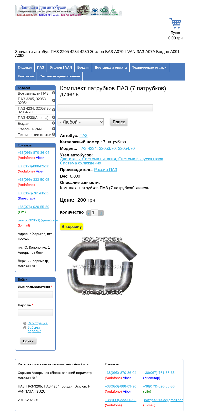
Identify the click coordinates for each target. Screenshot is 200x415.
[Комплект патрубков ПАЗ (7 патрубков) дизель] (101, 296)
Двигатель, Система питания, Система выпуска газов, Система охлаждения (112, 161)
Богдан (83, 67)
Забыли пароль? (34, 329)
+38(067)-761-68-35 (33, 193)
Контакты (26, 76)
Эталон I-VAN (61, 67)
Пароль (25, 305)
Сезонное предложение (60, 76)
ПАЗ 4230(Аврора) (33, 118)
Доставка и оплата (111, 67)
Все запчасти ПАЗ (33, 93)
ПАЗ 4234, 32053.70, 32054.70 (107, 149)
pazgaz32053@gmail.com (38, 220)
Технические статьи (149, 67)
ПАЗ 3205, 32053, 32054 (32, 101)
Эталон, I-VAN (30, 129)
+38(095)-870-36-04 (33, 152)
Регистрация (38, 323)
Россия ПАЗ (105, 170)
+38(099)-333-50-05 (33, 179)
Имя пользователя (35, 287)
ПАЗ (40, 67)
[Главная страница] (68, 16)
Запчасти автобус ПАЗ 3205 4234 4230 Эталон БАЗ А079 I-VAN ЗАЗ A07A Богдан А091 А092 (97, 53)
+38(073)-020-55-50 (33, 207)
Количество (72, 212)
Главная (25, 67)
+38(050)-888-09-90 (33, 166)
